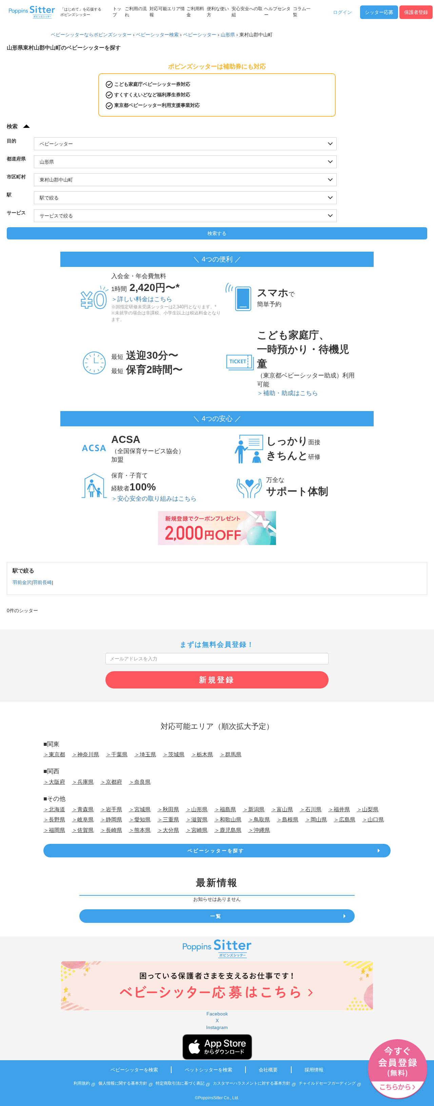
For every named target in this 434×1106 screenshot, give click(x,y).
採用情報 (313, 1069)
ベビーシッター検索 (157, 34)
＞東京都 (54, 754)
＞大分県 (168, 830)
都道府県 (16, 158)
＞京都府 (111, 782)
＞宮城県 (140, 809)
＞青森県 (83, 809)
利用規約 (82, 1083)
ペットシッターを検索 (208, 1069)
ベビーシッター (199, 34)
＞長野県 (54, 819)
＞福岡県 (54, 830)
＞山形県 (197, 809)
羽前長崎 (42, 582)
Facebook (217, 1013)
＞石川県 (310, 809)
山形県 (228, 34)
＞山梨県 (367, 809)
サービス (16, 212)
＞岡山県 (316, 819)
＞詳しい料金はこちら (141, 299)
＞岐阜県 (83, 819)
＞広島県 (344, 819)
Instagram (217, 1027)
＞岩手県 (111, 809)
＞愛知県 (140, 819)
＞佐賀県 (83, 830)
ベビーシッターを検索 (134, 1069)
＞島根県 (287, 819)
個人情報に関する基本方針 (122, 1083)
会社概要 (268, 1069)
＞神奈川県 (85, 754)
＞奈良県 (140, 782)
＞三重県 (168, 819)
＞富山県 (282, 809)
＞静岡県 (111, 819)
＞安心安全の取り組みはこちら (154, 498)
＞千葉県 (116, 754)
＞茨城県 (173, 754)
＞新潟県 (253, 809)
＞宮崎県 (197, 830)
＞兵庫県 (83, 782)
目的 (11, 140)
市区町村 (16, 176)
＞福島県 (225, 809)
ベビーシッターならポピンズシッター (91, 34)
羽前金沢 (22, 582)
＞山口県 (373, 819)
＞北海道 (54, 809)
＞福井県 (339, 809)
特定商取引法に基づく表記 (180, 1083)
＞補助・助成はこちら (287, 393)
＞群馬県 (230, 754)
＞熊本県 (140, 830)
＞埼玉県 (145, 754)
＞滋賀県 (197, 819)
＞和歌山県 (227, 819)
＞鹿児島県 (227, 830)
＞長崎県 (111, 830)
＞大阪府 (54, 782)
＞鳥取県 (259, 819)
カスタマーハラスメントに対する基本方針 (251, 1083)
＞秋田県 (168, 809)
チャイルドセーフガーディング (327, 1083)
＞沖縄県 (259, 830)
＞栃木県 (202, 754)
